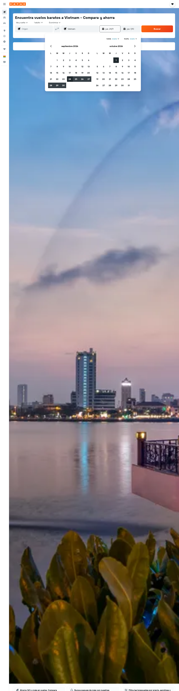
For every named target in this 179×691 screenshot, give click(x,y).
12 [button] (82, 66)
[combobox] (22, 22)
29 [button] (57, 85)
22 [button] (57, 79)
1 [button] (57, 60)
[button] (4, 4)
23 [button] (63, 79)
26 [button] (82, 79)
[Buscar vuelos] (4, 12)
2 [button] (63, 60)
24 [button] (70, 79)
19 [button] (82, 72)
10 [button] (70, 66)
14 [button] (51, 72)
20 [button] (88, 72)
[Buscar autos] (4, 23)
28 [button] (51, 85)
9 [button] (63, 66)
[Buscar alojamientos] (4, 17)
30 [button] (63, 85)
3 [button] (69, 60)
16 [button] (63, 72)
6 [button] (88, 60)
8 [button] (57, 66)
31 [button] (129, 85)
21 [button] (51, 79)
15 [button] (57, 72)
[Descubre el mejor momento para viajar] (4, 41)
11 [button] (76, 66)
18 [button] (76, 72)
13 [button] (89, 66)
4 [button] (76, 60)
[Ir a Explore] (4, 30)
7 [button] (50, 66)
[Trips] (4, 49)
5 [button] (82, 60)
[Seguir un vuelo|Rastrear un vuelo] (4, 36)
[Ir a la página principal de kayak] (17, 4)
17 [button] (70, 72)
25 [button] (76, 79)
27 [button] (89, 79)
